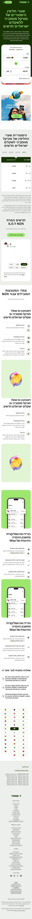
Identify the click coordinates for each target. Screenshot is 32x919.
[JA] (14, 732)
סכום (27, 53)
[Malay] (14, 736)
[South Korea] (23, 736)
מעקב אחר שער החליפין (16, 235)
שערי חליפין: (25, 766)
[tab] (24, 152)
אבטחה (16, 805)
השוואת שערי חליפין (16, 864)
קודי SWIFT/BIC (16, 858)
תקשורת (16, 807)
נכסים (16, 836)
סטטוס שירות (16, 810)
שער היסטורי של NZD (23, 781)
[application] (16, 255)
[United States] (14, 751)
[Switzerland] (14, 713)
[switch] (16, 63)
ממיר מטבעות (16, 855)
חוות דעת (16, 817)
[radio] (17, 264)
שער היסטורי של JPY (12, 777)
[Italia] (23, 732)
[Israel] (14, 728)
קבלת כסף (15, 834)
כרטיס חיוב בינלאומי (16, 831)
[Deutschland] (23, 717)
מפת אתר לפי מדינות (16, 889)
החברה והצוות (16, 803)
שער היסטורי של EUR (23, 777)
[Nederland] (23, 740)
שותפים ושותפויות (16, 814)
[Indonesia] (23, 728)
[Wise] (24, 2)
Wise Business (16, 840)
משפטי (16, 882)
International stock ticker (16, 857)
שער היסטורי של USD (11, 782)
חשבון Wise (16, 829)
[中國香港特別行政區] (14, 755)
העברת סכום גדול (16, 833)
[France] (14, 721)
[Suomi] (23, 721)
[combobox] (9, 58)
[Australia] (14, 709)
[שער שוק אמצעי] (11, 47)
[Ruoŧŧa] (14, 747)
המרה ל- (27, 67)
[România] (14, 743)
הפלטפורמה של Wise (16, 838)
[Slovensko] (23, 747)
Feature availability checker (16, 821)
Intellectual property (16, 893)
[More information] (27, 166)
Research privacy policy (16, 853)
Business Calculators (16, 869)
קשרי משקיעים (16, 812)
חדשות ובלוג (16, 851)
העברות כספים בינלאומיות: (21, 770)
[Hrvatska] (14, 725)
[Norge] (14, 740)
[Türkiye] (23, 751)
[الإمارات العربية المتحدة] (23, 709)
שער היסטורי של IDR (12, 784)
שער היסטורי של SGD (23, 782)
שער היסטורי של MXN (11, 775)
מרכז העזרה (16, 816)
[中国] (23, 755)
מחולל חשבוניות (16, 867)
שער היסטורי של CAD (23, 779)
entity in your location (19, 910)
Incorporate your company (16, 865)
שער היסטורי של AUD (10, 774)
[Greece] (23, 725)
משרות (16, 809)
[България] (23, 713)
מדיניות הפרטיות (16, 884)
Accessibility (16, 819)
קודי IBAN (16, 860)
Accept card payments (16, 845)
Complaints (16, 887)
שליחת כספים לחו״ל (16, 827)
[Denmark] (14, 717)
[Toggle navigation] (4, 2)
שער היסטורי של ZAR (12, 781)
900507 (22, 905)
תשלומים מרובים (16, 843)
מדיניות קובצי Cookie (16, 886)
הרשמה (8, 2)
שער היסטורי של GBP (23, 775)
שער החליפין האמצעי (16, 553)
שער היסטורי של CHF (23, 784)
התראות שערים (16, 862)
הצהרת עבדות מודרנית (15, 891)
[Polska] (23, 743)
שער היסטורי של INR (12, 779)
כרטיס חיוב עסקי (16, 841)
